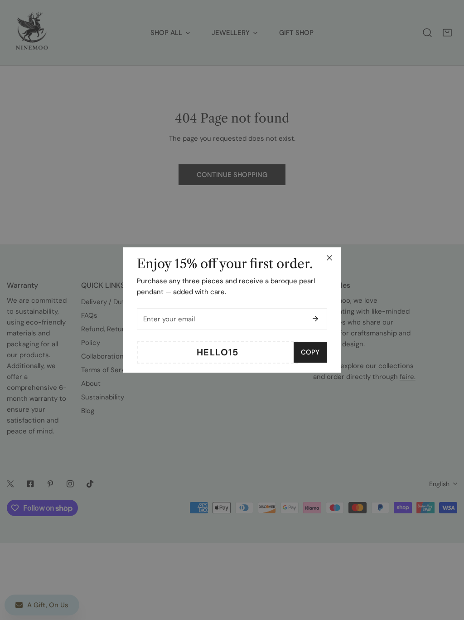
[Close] (329, 258)
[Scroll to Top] (448, 572)
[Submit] (315, 318)
